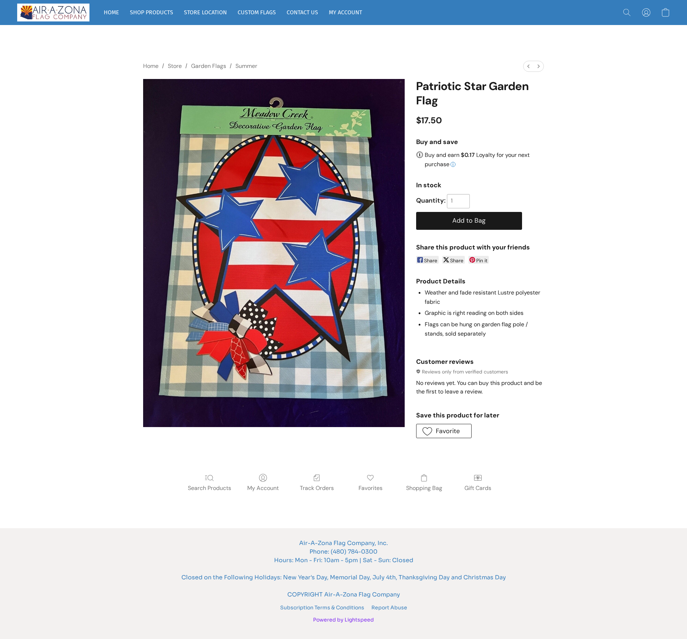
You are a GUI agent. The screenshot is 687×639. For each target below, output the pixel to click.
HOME (111, 12)
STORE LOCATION (205, 12)
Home (151, 66)
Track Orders (317, 488)
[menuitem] (528, 66)
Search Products (209, 488)
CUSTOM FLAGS (257, 12)
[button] (53, 12)
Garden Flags (208, 66)
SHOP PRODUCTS (151, 12)
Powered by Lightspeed (343, 619)
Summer (246, 66)
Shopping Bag (424, 488)
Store (175, 66)
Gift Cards (477, 488)
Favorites (371, 488)
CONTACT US (302, 12)
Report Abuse (389, 607)
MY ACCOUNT (345, 12)
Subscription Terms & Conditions (322, 607)
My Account (263, 488)
